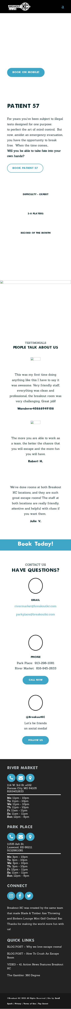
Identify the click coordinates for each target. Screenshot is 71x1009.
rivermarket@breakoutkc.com (35, 606)
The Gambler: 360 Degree (23, 975)
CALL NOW (35, 680)
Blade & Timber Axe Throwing (40, 913)
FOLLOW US (35, 740)
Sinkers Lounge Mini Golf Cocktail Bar (37, 918)
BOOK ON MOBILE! (25, 72)
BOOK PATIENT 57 (25, 168)
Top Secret (43, 1004)
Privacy (18, 1004)
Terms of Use (29, 1004)
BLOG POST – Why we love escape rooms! (34, 946)
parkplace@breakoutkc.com (35, 614)
